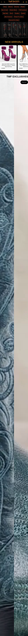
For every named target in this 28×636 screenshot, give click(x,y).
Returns (10, 6)
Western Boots (13, 10)
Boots (11, 13)
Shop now (24, 82)
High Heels (5, 13)
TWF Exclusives (22, 10)
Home (5, 6)
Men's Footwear (8, 16)
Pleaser (22, 6)
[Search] (4, 2)
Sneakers (17, 13)
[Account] (23, 2)
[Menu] (1, 2)
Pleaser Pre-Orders (18, 16)
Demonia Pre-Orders (14, 20)
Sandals (23, 13)
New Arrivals (5, 10)
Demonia (16, 6)
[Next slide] (25, 57)
